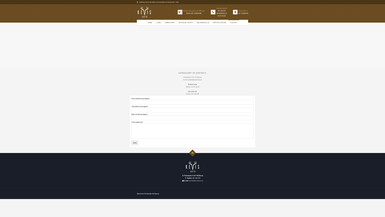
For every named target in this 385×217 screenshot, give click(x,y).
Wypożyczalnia (219, 23)
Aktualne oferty (186, 23)
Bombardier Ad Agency (151, 193)
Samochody (170, 23)
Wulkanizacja (203, 23)
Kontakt (233, 23)
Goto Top (192, 153)
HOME (150, 23)
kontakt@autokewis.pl (196, 181)
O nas (158, 23)
